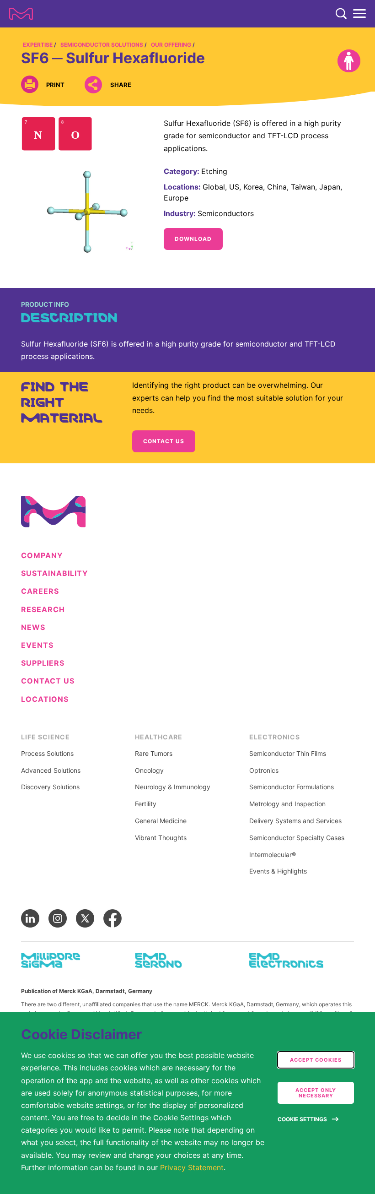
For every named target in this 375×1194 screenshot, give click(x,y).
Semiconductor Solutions (101, 44)
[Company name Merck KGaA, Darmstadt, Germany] (21, 14)
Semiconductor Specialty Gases (296, 837)
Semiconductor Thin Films (287, 753)
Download (193, 238)
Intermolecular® (272, 854)
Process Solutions (47, 753)
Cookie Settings (302, 1119)
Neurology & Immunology (172, 787)
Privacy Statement (192, 1167)
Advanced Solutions (50, 770)
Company (42, 555)
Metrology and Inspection (287, 804)
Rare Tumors (153, 753)
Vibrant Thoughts (161, 837)
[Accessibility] (349, 60)
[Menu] (359, 13)
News (33, 627)
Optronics (264, 770)
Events (37, 645)
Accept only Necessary (315, 1093)
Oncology (149, 770)
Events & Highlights (278, 871)
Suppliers (42, 663)
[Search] (341, 13)
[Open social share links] (93, 84)
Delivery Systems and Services (295, 821)
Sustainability (54, 573)
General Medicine (161, 821)
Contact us (163, 441)
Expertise (38, 44)
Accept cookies (316, 1060)
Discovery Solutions (50, 787)
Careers (40, 591)
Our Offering (171, 44)
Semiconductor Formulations (291, 787)
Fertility (145, 804)
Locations (45, 699)
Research (43, 609)
